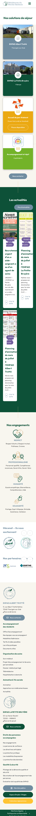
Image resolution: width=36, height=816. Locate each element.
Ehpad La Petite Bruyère (10, 242)
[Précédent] (24, 533)
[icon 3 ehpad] (18, 109)
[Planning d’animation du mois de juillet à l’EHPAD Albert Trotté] (10, 311)
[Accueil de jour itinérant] (18, 99)
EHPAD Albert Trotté (10, 339)
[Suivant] (30, 533)
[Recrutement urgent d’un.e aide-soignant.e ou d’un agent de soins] (10, 213)
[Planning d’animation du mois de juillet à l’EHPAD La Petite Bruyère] (26, 213)
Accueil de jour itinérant (18, 117)
